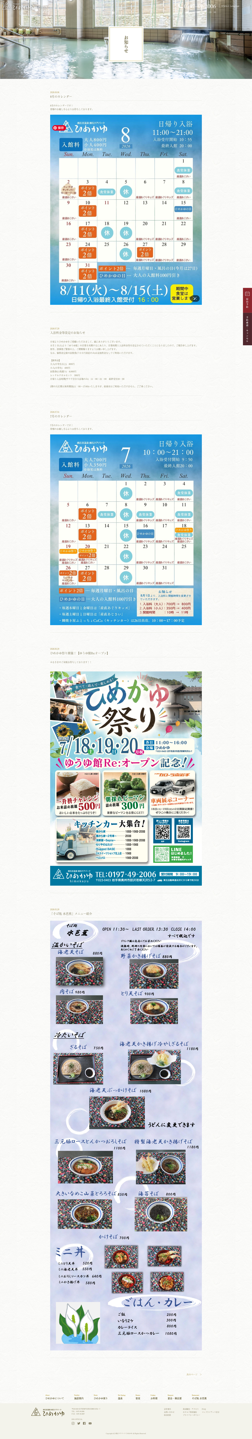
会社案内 (167, 1409)
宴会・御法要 (175, 1397)
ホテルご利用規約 (190, 1412)
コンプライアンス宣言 (210, 1412)
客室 (138, 1397)
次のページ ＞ (194, 1374)
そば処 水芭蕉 (199, 1397)
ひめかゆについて (54, 1397)
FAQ (204, 1409)
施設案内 (79, 1397)
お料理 (154, 1397)
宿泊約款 (167, 1415)
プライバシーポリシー (191, 1415)
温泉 (121, 1397)
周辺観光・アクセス (191, 1409)
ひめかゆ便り (101, 1397)
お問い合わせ (169, 1412)
